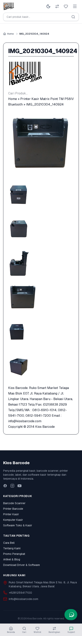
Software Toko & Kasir (17, 525)
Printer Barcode (13, 509)
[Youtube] (19, 486)
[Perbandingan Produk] (57, 6)
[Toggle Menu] (75, 6)
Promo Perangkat (14, 554)
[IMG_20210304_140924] (41, 143)
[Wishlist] (66, 6)
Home (10, 33)
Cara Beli (9, 543)
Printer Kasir (11, 514)
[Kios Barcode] (41, 73)
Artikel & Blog (11, 559)
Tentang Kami (11, 548)
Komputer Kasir (13, 520)
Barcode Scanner (14, 503)
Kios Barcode (45, 427)
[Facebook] (5, 486)
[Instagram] (12, 486)
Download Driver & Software (21, 565)
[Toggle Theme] (48, 6)
